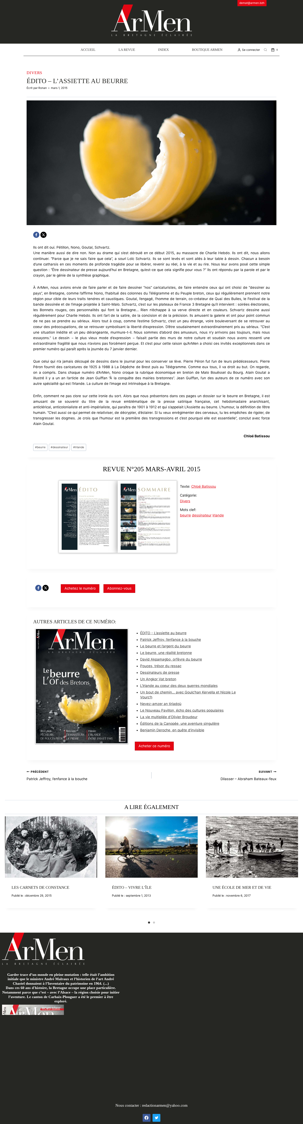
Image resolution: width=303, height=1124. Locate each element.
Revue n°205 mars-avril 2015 (151, 469)
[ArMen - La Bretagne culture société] (151, 20)
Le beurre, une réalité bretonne (166, 653)
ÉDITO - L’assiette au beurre (163, 633)
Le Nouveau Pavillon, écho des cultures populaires (182, 710)
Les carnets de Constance (40, 887)
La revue (127, 50)
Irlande (78, 447)
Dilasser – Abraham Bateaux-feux (248, 775)
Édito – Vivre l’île (132, 887)
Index (163, 50)
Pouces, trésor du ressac (160, 666)
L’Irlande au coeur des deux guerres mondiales (179, 686)
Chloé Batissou (203, 486)
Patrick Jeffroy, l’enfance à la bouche (170, 640)
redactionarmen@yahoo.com (165, 1105)
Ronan (42, 88)
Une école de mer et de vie (242, 887)
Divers (34, 72)
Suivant (295, 868)
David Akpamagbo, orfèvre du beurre (171, 659)
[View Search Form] (265, 49)
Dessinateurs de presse (159, 672)
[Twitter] (156, 1118)
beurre (40, 447)
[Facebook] (36, 235)
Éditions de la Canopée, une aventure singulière (179, 723)
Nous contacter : (128, 1105)
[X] (43, 235)
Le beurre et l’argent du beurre (165, 646)
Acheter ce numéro (154, 746)
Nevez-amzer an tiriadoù (160, 704)
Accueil (88, 50)
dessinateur (59, 447)
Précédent (8, 868)
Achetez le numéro (80, 588)
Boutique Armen (207, 50)
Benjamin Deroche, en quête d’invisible (172, 730)
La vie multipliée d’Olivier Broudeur (168, 717)
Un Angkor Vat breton (158, 679)
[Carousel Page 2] (154, 922)
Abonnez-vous (119, 588)
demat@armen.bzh (251, 3)
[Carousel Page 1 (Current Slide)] (149, 922)
